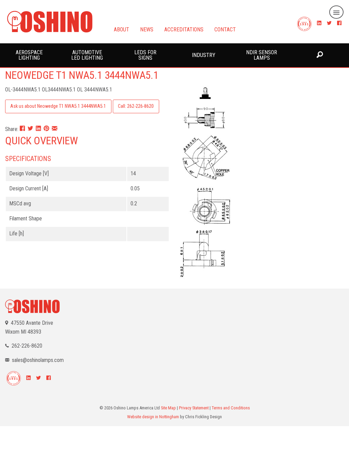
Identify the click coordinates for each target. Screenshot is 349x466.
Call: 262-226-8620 (136, 106)
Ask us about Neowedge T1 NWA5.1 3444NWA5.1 (58, 106)
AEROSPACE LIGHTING (29, 55)
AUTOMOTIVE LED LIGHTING (87, 55)
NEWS (146, 29)
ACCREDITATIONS (183, 29)
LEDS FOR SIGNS (145, 55)
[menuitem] (29, 55)
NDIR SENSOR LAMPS (261, 55)
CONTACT (225, 29)
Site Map (168, 407)
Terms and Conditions (231, 407)
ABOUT (121, 29)
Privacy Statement (194, 407)
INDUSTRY (203, 55)
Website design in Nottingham (153, 416)
